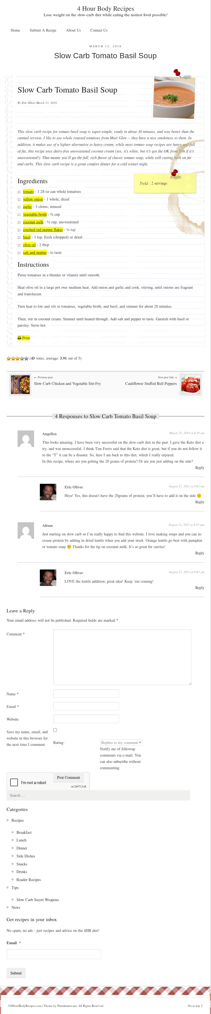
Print (25, 337)
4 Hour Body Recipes (105, 8)
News (16, 907)
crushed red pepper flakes (43, 229)
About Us (73, 30)
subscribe (120, 761)
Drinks (21, 871)
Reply (199, 467)
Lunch (21, 840)
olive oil (29, 244)
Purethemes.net (67, 1006)
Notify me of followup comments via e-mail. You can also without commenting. (120, 758)
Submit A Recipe (43, 30)
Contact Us (98, 30)
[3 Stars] (17, 358)
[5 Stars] (26, 358)
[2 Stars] (13, 358)
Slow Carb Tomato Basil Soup (105, 55)
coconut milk (33, 221)
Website (13, 719)
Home (15, 30)
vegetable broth (35, 214)
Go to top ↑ (195, 1006)
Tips (15, 887)
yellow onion (33, 199)
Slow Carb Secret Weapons (37, 899)
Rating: (59, 742)
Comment (16, 634)
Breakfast (24, 832)
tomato (28, 191)
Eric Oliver (28, 103)
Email (13, 706)
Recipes (18, 820)
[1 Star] (9, 358)
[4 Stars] (22, 358)
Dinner (21, 848)
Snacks (21, 863)
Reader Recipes (28, 879)
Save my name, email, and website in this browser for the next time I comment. (27, 738)
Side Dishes (25, 856)
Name (13, 693)
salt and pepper (35, 252)
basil (26, 237)
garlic (27, 206)
